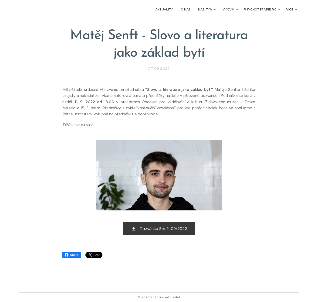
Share (74, 255)
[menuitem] (165, 9)
